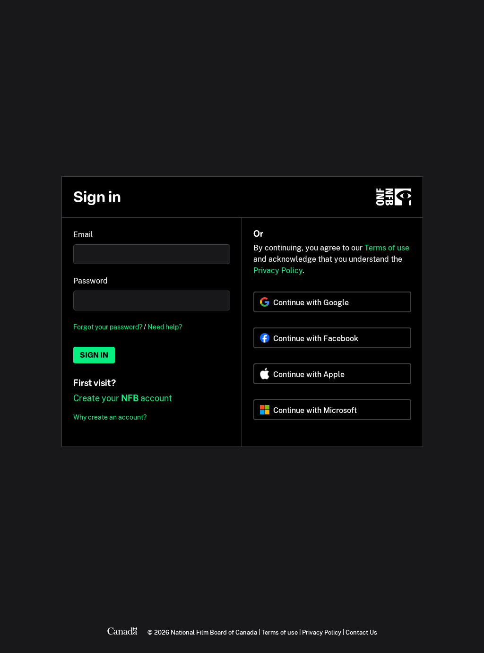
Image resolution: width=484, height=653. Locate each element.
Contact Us (361, 632)
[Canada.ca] (122, 632)
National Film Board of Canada (214, 632)
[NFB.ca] (393, 197)
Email (83, 234)
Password (90, 280)
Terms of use (386, 247)
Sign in (94, 355)
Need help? (164, 327)
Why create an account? (110, 417)
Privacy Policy (277, 270)
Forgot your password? (107, 327)
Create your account (122, 398)
